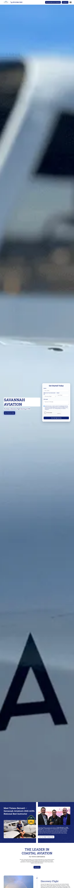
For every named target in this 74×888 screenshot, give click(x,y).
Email (58, 392)
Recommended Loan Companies (53, 2)
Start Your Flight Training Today (46, 837)
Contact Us (65, 2)
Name (45, 388)
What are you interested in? (49, 393)
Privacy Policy (58, 408)
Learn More (37, 867)
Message (46, 399)
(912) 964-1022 (17, 2)
